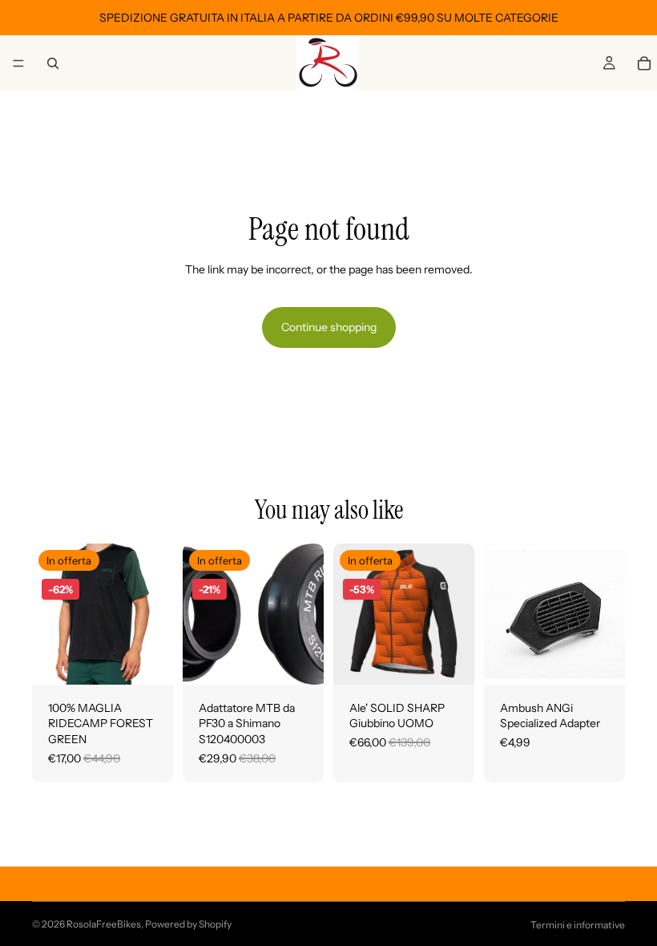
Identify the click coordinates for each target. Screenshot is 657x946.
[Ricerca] (53, 63)
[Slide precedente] (351, 614)
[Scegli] (148, 659)
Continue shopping (329, 327)
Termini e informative (577, 925)
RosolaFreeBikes (104, 924)
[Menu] (18, 63)
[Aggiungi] (298, 659)
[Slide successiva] (456, 614)
